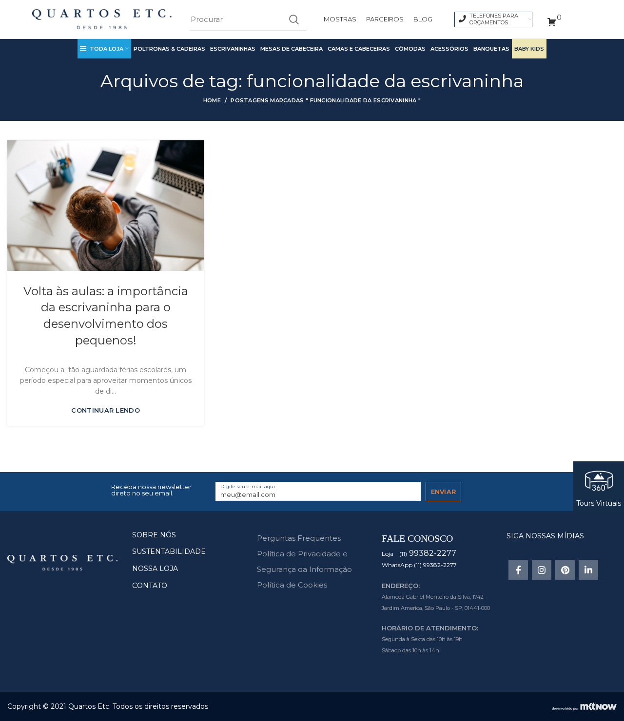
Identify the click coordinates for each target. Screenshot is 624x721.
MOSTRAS (340, 19)
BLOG (422, 19)
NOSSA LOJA (155, 568)
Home (212, 100)
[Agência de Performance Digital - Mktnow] (584, 706)
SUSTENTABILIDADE (169, 551)
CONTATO (149, 585)
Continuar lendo (105, 410)
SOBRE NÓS (154, 535)
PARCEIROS (385, 19)
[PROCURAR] (293, 19)
